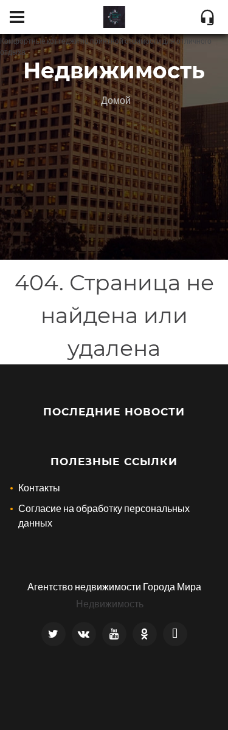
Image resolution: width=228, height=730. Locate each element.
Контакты (39, 487)
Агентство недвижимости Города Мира (114, 586)
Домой (116, 100)
